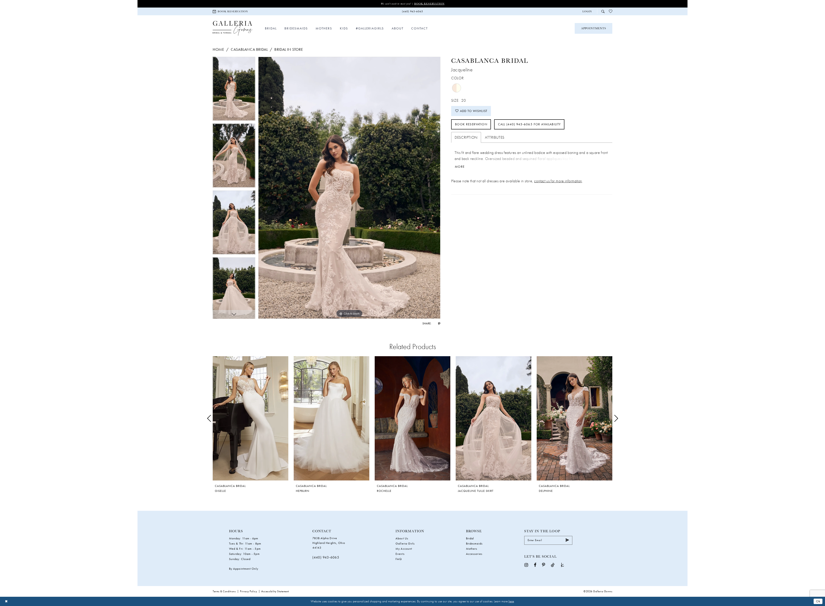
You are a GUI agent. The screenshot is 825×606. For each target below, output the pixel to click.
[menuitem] (230, 11)
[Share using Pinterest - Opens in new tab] (439, 323)
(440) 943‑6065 (325, 557)
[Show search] (603, 11)
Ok (818, 601)
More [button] (459, 167)
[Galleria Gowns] (232, 28)
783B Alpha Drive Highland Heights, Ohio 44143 (328, 542)
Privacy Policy (248, 591)
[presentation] (250, 418)
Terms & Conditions (224, 591)
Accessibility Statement (275, 591)
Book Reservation (429, 3)
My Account (404, 549)
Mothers (471, 549)
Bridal (470, 538)
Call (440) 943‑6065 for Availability (529, 124)
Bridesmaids (474, 543)
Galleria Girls (405, 543)
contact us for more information (558, 180)
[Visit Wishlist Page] (610, 11)
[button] (587, 11)
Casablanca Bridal (249, 49)
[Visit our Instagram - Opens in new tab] (526, 565)
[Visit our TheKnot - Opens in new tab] (562, 565)
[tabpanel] (234, 90)
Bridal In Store (288, 49)
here (511, 601)
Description (466, 137)
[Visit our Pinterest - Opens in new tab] (543, 565)
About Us (402, 538)
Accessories (474, 554)
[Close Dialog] (6, 601)
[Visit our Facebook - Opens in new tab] (535, 565)
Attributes (494, 137)
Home (218, 49)
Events (400, 554)
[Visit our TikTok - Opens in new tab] (553, 565)
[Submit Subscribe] (567, 540)
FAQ (399, 559)
